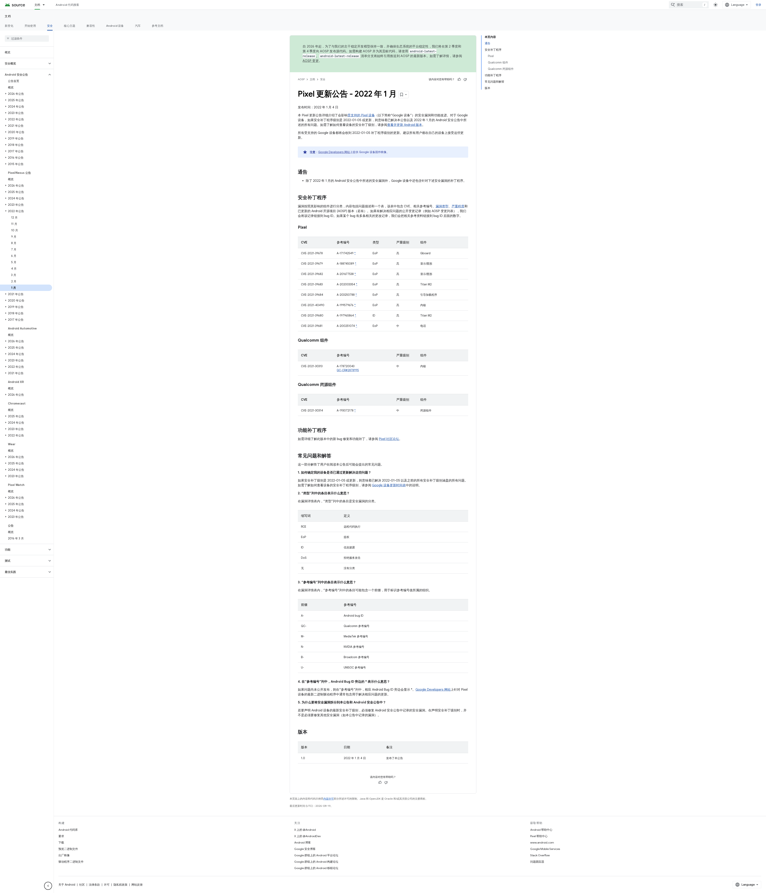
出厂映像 (64, 855)
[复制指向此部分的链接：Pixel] (311, 227)
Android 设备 (115, 26)
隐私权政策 (120, 884)
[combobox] (689, 4)
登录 (758, 5)
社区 (82, 884)
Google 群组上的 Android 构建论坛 (316, 861)
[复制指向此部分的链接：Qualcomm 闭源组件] (340, 385)
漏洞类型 (442, 206)
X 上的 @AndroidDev (307, 836)
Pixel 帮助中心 (539, 836)
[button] (23, 63)
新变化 (9, 26)
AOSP (301, 79)
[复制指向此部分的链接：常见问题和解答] (335, 456)
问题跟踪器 (537, 861)
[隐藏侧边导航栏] (48, 886)
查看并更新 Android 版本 (404, 125)
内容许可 (328, 798)
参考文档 (157, 26)
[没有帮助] (465, 79)
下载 (61, 842)
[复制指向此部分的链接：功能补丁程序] (331, 430)
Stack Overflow (540, 855)
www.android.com (542, 842)
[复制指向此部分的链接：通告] (311, 172)
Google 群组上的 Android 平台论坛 (316, 855)
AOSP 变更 (311, 61)
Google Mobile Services (545, 849)
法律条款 (94, 884)
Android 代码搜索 (67, 5)
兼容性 (90, 26)
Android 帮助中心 (541, 830)
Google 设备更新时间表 (389, 485)
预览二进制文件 (68, 849)
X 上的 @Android (305, 830)
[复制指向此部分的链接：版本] (311, 732)
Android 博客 (302, 842)
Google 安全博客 (305, 849)
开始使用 (30, 26)
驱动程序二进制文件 (71, 861)
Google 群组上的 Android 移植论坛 (316, 868)
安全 (50, 26)
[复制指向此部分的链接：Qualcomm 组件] (332, 340)
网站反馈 (137, 884)
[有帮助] (459, 79)
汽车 (138, 26)
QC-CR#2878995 (348, 370)
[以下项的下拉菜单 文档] (45, 5)
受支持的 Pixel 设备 (361, 115)
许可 (107, 884)
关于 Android (66, 884)
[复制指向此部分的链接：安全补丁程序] (331, 198)
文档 (37, 5)
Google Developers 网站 (334, 152)
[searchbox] (27, 38)
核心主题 (69, 26)
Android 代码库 (68, 830)
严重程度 (458, 206)
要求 (61, 836)
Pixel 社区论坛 (389, 439)
